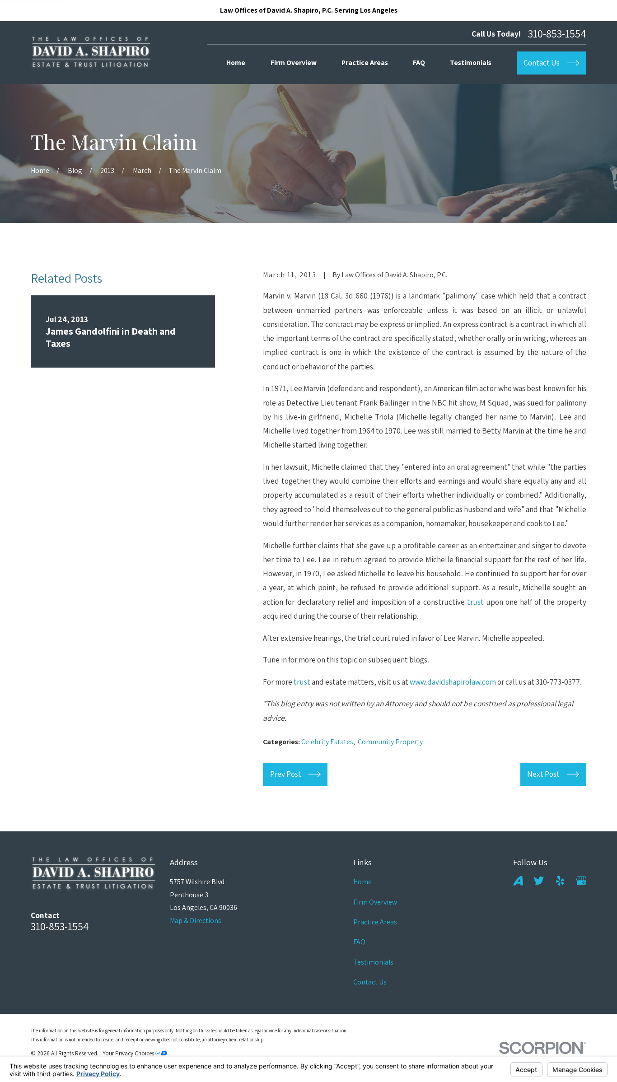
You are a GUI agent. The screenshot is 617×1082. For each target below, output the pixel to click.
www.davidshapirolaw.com (453, 681)
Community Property (390, 741)
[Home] (91, 52)
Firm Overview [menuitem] (294, 62)
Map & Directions (195, 920)
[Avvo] (518, 881)
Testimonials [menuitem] (470, 62)
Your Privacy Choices (129, 1053)
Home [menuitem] (235, 62)
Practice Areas (375, 922)
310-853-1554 (557, 33)
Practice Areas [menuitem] (364, 62)
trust (475, 602)
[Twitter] (539, 881)
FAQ (359, 942)
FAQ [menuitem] (419, 62)
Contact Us (370, 982)
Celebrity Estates (327, 741)
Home (362, 881)
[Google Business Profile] (581, 881)
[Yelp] (560, 881)
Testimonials (373, 962)
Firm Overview (375, 902)
